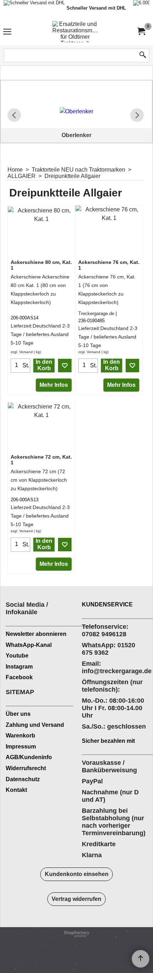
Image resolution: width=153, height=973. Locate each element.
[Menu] (7, 32)
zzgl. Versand (22, 352)
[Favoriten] (65, 365)
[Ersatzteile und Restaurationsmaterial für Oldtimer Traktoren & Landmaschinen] (75, 31)
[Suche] (142, 55)
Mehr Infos (53, 385)
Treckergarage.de (96, 313)
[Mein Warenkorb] (141, 31)
